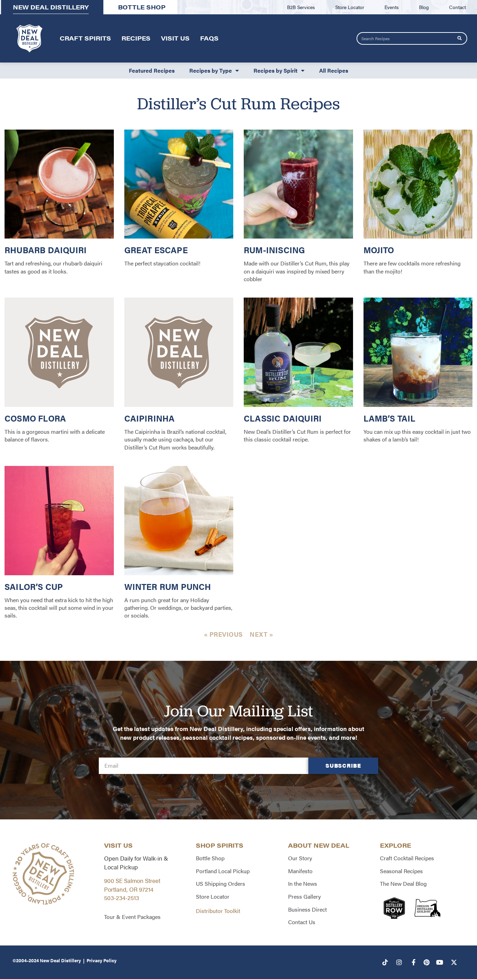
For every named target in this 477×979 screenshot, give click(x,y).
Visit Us (175, 38)
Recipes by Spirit (276, 70)
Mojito (379, 250)
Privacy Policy (102, 960)
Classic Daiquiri (283, 418)
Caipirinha (149, 418)
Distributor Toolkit (218, 911)
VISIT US (118, 845)
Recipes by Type (210, 70)
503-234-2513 (121, 897)
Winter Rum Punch (167, 586)
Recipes (136, 38)
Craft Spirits (85, 38)
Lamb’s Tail (390, 418)
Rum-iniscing (274, 250)
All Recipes (333, 70)
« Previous (223, 634)
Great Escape (156, 250)
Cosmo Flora (35, 418)
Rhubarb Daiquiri (46, 250)
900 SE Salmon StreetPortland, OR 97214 (132, 884)
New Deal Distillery (60, 960)
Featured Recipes (152, 70)
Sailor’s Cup (34, 586)
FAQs (209, 38)
